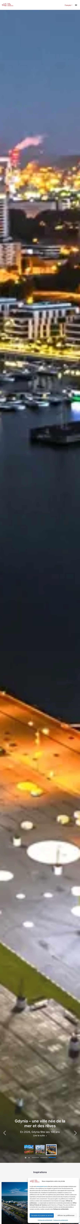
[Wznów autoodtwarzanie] (29, 1157)
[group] (28, 1149)
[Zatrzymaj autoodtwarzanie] (26, 1158)
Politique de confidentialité (45, 1220)
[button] (75, 1133)
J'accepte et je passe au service (42, 1215)
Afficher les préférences (66, 1215)
